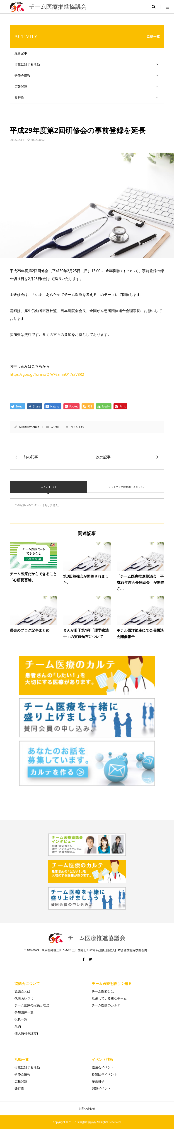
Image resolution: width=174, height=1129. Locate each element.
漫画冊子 (98, 1081)
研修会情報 (22, 75)
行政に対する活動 (27, 64)
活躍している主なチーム (109, 998)
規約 (17, 1026)
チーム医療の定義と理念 (31, 1005)
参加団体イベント (104, 1074)
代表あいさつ (24, 998)
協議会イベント (103, 1067)
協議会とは (22, 991)
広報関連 (20, 86)
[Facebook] (83, 959)
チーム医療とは (103, 991)
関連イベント (101, 1088)
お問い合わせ (87, 1108)
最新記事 (20, 53)
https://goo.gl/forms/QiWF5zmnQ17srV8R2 (47, 374)
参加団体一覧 (24, 1012)
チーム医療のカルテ (106, 1005)
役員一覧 (20, 1019)
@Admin (33, 427)
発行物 (19, 97)
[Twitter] (90, 959)
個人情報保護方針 (27, 1033)
